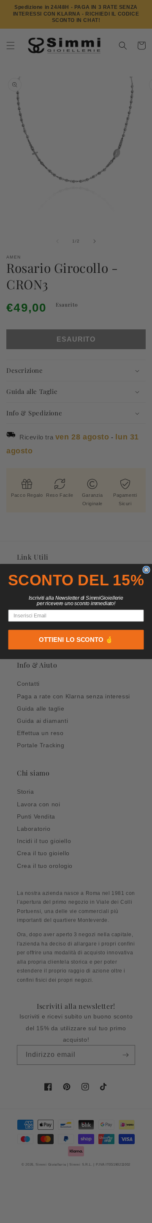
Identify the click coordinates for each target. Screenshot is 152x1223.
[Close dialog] (146, 569)
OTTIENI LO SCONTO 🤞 (76, 640)
